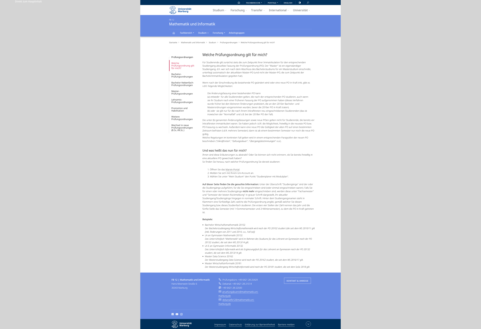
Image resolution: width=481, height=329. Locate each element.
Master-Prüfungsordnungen (182, 92)
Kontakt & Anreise (297, 280)
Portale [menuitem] (272, 3)
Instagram (181, 315)
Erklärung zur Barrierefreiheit (260, 324)
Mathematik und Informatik (173, 33)
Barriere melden (286, 324)
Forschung (238, 10)
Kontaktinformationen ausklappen (308, 323)
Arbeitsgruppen (237, 32)
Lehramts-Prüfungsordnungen (182, 101)
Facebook (172, 315)
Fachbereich (186, 32)
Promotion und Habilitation (179, 109)
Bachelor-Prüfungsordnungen (182, 75)
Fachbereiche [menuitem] (253, 3)
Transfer (257, 10)
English (288, 3)
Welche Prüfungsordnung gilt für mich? (182, 66)
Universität (300, 10)
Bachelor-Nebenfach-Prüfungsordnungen (182, 84)
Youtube (176, 315)
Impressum (220, 324)
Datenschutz (235, 324)
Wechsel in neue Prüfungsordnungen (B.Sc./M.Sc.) (182, 128)
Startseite (173, 42)
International (278, 10)
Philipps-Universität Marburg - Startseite (184, 9)
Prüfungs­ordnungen (228, 42)
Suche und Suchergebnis (308, 2)
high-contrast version (299, 2)
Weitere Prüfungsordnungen (182, 118)
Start (239, 2)
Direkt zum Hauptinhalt (28, 1)
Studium (218, 10)
